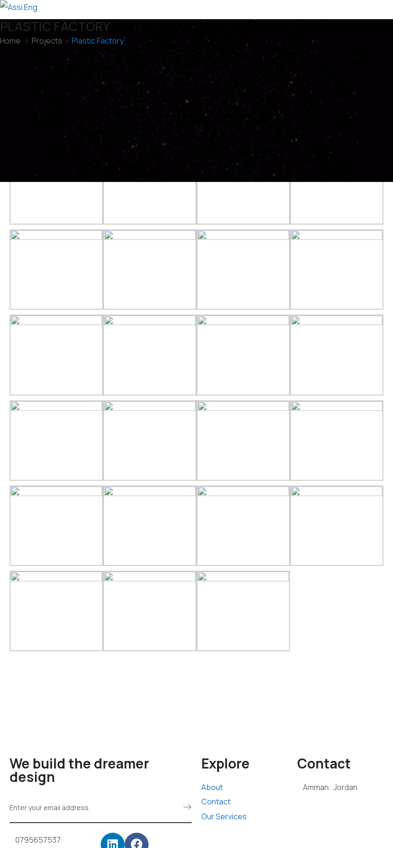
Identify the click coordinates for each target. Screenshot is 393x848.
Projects (47, 40)
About (212, 787)
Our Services (224, 816)
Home (10, 40)
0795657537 (38, 840)
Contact (216, 801)
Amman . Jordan (330, 787)
